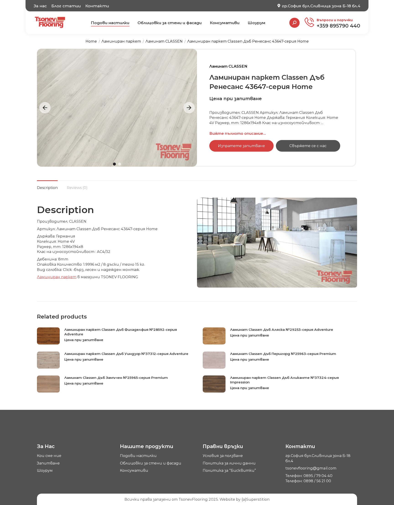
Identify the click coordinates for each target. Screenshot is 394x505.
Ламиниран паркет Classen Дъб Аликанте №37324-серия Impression (284, 379)
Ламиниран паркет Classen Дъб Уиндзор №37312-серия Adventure (126, 354)
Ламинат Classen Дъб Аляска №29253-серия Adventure (281, 329)
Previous (45, 107)
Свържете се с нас (308, 145)
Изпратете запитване (241, 145)
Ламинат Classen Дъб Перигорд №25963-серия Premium (283, 354)
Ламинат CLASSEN (228, 66)
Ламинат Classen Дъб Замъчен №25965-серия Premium (116, 377)
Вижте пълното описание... (237, 133)
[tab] (47, 185)
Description (47, 188)
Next (189, 107)
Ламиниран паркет (56, 277)
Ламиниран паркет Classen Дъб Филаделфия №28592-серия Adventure (120, 331)
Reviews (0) (77, 188)
